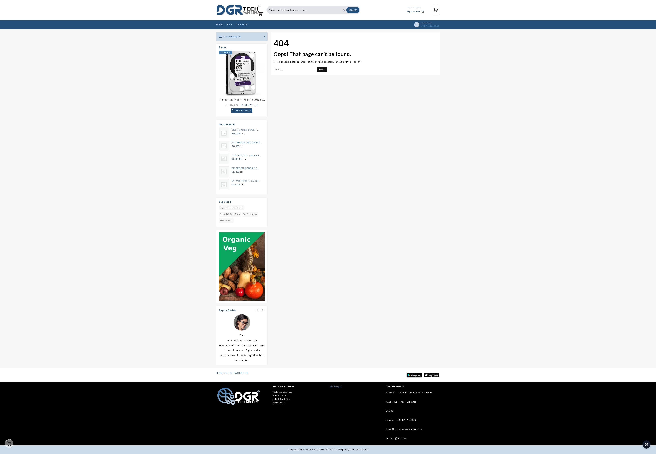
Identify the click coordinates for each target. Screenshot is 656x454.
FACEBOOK (241, 373)
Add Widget (335, 386)
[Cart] (435, 10)
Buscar (353, 9)
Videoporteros (226, 220)
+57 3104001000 (430, 26)
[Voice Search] (344, 10)
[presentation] (257, 310)
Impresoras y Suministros (231, 208)
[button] (646, 444)
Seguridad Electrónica (230, 214)
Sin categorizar (250, 214)
